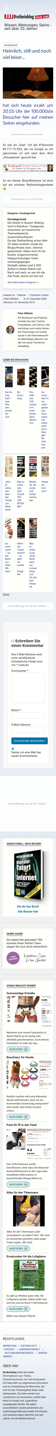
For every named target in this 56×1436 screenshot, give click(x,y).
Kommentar (19, 671)
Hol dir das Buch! (28, 906)
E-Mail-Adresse (20, 724)
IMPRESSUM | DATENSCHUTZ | (22, 1345)
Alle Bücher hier (28, 911)
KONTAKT (9, 1349)
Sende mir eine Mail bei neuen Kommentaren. (26, 754)
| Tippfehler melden (38, 295)
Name (16, 710)
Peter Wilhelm (25, 313)
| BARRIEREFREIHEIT (27, 1349)
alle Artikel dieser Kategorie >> (23, 282)
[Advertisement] (28, 134)
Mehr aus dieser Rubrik (21, 1316)
